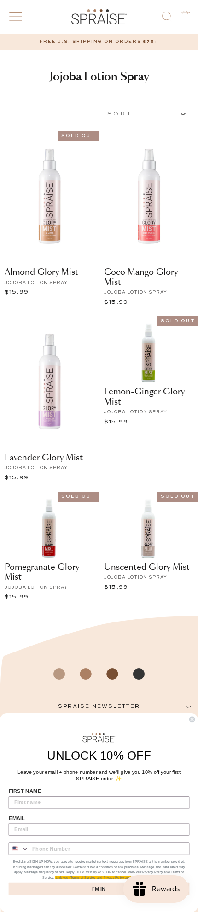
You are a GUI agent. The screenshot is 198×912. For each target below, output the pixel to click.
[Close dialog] (192, 719)
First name (25, 791)
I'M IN (98, 889)
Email (17, 818)
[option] (99, 42)
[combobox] (19, 849)
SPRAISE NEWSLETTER (99, 706)
